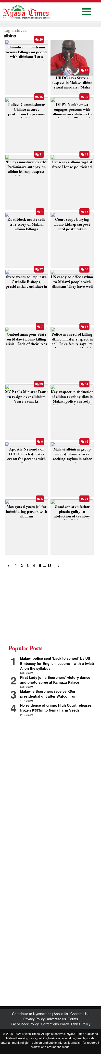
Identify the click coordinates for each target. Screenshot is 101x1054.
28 (86, 70)
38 (86, 269)
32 (41, 269)
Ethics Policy (80, 1023)
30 (86, 97)
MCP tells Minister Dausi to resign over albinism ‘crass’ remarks (26, 396)
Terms (73, 1018)
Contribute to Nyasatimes (32, 1013)
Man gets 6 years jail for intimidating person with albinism (26, 511)
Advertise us (56, 1018)
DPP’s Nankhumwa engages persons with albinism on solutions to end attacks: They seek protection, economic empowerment (72, 116)
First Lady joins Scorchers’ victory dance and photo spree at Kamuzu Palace (55, 680)
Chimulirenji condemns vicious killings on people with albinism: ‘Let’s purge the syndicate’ (26, 54)
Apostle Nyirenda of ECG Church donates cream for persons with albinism (26, 456)
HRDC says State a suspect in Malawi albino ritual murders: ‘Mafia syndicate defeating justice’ (72, 87)
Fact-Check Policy (25, 1023)
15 (41, 97)
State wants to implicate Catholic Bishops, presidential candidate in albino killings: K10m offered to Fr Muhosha (26, 286)
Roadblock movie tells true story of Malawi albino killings (26, 224)
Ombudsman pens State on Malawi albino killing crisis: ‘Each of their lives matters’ (26, 341)
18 (49, 565)
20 (41, 39)
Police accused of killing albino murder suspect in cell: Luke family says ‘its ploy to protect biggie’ (72, 341)
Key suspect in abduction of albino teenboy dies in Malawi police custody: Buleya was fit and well (72, 398)
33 (41, 384)
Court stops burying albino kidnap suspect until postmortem (72, 224)
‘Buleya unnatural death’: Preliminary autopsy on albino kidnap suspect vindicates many (26, 169)
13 (86, 154)
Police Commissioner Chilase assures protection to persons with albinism (26, 111)
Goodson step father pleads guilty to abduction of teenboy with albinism (72, 513)
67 (86, 326)
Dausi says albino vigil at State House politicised (71, 164)
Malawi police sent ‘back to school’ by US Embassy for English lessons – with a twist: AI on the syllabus (57, 663)
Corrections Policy (55, 1023)
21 (86, 499)
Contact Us (79, 1013)
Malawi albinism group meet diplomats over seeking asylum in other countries (72, 456)
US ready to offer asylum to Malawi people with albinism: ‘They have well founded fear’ (72, 284)
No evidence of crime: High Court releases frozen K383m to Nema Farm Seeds (56, 708)
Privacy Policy (34, 1018)
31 (41, 154)
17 (86, 211)
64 (86, 384)
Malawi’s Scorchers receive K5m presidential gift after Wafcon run (48, 694)
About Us (61, 1013)
